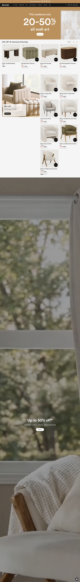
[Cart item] (77, 5)
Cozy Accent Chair (45, 118)
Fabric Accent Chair (45, 143)
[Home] (5, 5)
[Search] (72, 5)
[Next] (76, 42)
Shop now (40, 34)
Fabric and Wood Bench (8, 63)
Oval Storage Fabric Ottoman (68, 63)
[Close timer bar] (78, 1)
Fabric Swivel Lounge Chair (67, 93)
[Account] (74, 5)
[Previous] (73, 42)
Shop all (40, 429)
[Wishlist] (69, 5)
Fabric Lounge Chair (45, 93)
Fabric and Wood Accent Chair (68, 118)
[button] (76, 579)
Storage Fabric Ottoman (28, 63)
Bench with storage (45, 63)
